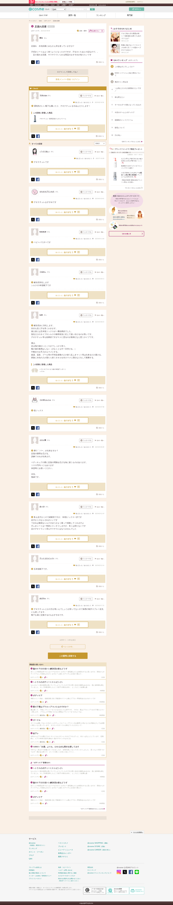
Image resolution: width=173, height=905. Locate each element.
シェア (37, 304)
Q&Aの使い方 (126, 234)
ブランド (46, 5)
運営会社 (90, 867)
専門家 (130, 15)
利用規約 (31, 870)
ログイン (140, 2)
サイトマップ (91, 870)
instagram (119, 872)
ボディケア (35, 31)
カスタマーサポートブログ (66, 876)
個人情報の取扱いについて (37, 873)
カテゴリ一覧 (93, 5)
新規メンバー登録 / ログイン (68, 79)
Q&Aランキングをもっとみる (131, 141)
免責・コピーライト (64, 867)
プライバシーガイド (35, 878)
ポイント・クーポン (36, 852)
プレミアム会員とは (35, 867)
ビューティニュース (65, 850)
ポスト (32, 304)
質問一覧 (72, 15)
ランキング (38, 5)
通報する (101, 62)
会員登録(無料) (130, 2)
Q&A (58, 5)
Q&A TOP (43, 15)
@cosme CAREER (99, 850)
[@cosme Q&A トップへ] (39, 10)
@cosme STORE (96, 846)
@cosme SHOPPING (98, 843)
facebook (131, 872)
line (137, 872)
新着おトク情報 (67, 2)
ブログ (53, 5)
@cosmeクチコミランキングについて (99, 873)
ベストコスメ (102, 5)
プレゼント (62, 846)
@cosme (37, 844)
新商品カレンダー (64, 853)
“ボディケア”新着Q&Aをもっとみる (91, 809)
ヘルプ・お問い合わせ (65, 870)
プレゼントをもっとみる (132, 188)
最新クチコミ (63, 856)
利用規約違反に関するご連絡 (67, 873)
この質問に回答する (67, 656)
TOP (31, 5)
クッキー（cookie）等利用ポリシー (40, 876)
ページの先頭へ (138, 832)
